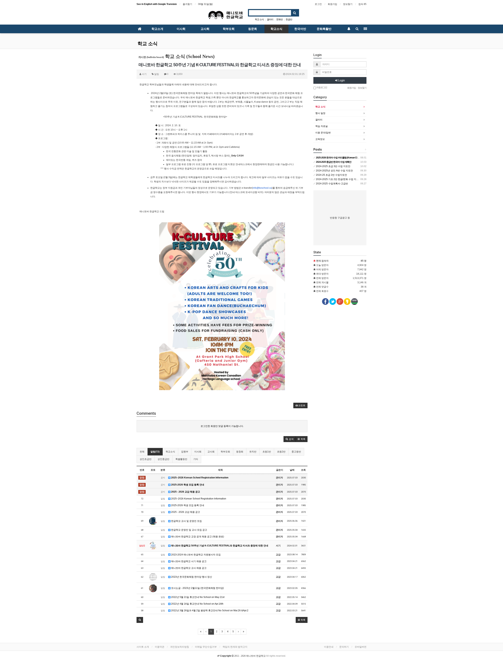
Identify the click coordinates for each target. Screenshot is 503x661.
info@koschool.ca (262, 188)
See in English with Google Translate (157, 4)
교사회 (205, 29)
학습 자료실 (321, 126)
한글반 (289, 19)
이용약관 (159, 646)
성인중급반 (163, 459)
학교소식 (276, 29)
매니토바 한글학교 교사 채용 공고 (189, 568)
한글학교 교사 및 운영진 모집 (186, 521)
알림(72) (155, 451)
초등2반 (281, 451)
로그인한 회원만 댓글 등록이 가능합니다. (222, 426)
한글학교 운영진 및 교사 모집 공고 (189, 530)
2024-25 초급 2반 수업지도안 (331, 175)
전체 (142, 451)
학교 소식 (259, 19)
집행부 (184, 451)
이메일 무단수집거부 (206, 646)
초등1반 (267, 451)
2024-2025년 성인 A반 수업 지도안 (334, 170)
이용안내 (328, 646)
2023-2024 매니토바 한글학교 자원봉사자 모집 (196, 554)
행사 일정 (320, 113)
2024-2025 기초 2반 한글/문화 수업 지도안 (338, 179)
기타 (195, 459)
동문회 (252, 29)
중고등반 (296, 451)
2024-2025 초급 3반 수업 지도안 (332, 166)
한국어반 (300, 29)
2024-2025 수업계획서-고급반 (331, 183)
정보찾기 (347, 4)
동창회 (239, 451)
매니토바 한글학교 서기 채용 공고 (189, 561)
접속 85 (362, 4)
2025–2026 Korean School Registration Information (199, 477)
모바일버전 (360, 646)
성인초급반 (145, 459)
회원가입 (332, 4)
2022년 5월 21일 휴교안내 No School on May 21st (197, 597)
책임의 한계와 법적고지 (235, 646)
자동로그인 (321, 87)
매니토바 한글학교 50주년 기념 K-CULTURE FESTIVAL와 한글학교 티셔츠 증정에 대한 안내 (219, 545)
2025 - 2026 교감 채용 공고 (185, 491)
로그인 (318, 4)
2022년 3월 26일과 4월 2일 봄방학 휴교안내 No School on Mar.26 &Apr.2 (209, 610)
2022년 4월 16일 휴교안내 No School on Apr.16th (197, 603)
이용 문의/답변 (323, 132)
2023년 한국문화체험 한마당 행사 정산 (191, 577)
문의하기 (344, 646)
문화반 (279, 19)
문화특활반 (324, 29)
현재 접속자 (322, 260)
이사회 (181, 29)
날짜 (292, 470)
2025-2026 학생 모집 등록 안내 (187, 484)
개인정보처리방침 (179, 646)
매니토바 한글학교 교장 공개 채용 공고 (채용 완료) (197, 536)
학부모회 (229, 29)
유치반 (252, 451)
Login (341, 80)
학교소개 (157, 29)
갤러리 (270, 19)
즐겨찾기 (187, 4)
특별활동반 (181, 459)
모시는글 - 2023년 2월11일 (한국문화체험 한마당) (197, 588)
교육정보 (320, 139)
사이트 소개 (143, 646)
